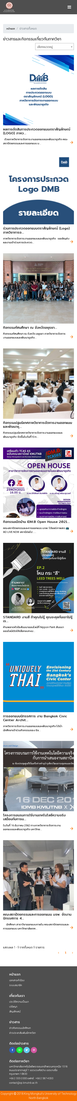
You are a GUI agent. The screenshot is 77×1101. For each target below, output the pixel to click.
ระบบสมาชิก (15, 985)
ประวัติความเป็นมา (19, 1001)
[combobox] (54, 46)
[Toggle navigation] (69, 7)
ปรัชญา (13, 1006)
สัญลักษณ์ (15, 1011)
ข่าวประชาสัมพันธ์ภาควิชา (22, 1033)
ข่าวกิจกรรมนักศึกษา (20, 1028)
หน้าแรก (10, 28)
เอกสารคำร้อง (16, 980)
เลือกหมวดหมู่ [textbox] (45, 46)
